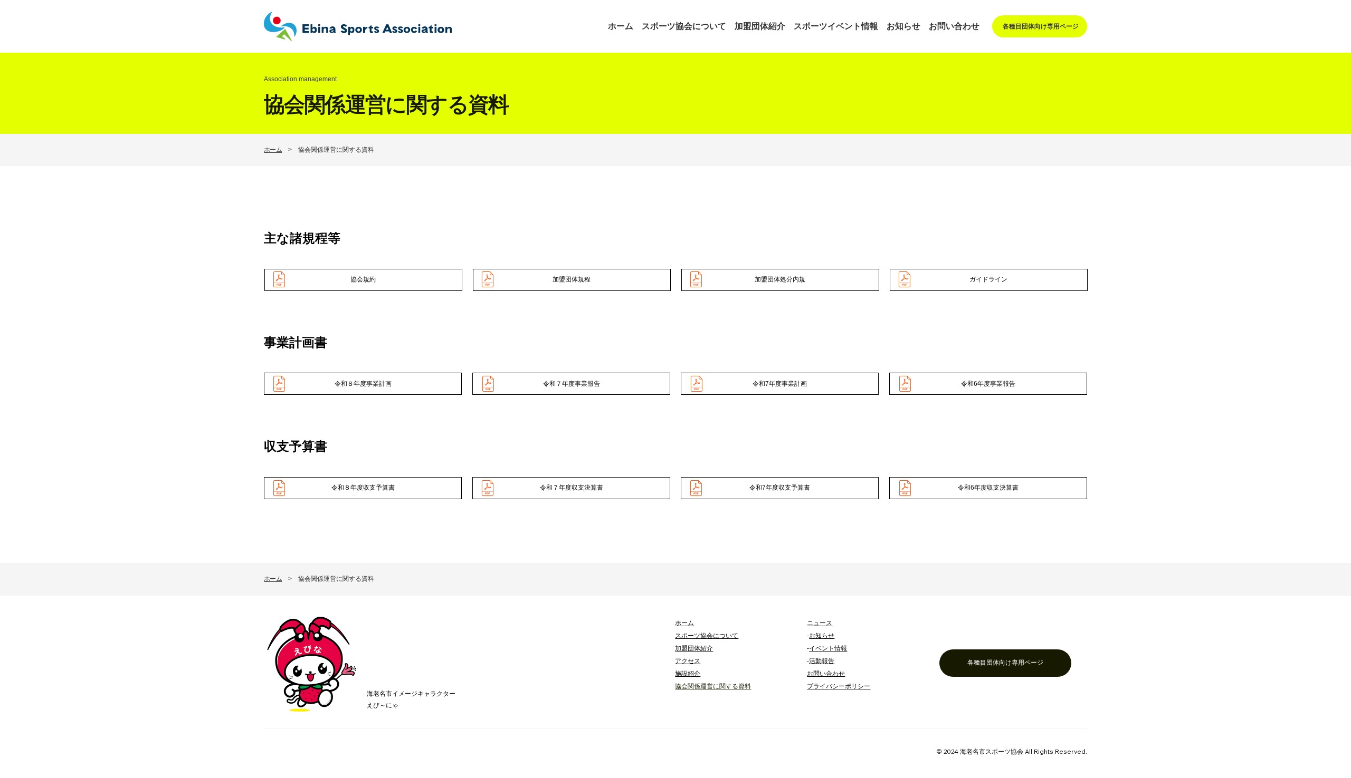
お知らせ (821, 635)
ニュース (819, 623)
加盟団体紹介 (694, 648)
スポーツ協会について (706, 635)
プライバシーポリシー (838, 686)
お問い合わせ (826, 673)
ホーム (273, 149)
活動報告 (821, 661)
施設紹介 (687, 673)
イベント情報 (828, 648)
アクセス (687, 661)
